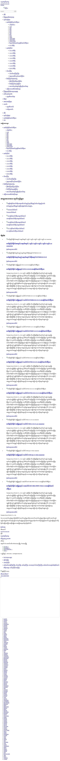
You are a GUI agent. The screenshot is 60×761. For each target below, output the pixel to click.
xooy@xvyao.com (5, 531)
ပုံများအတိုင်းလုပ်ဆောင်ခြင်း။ (16, 76)
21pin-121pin (12, 41)
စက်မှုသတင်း (9, 109)
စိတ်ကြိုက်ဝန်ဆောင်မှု (11, 78)
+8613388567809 (5, 575)
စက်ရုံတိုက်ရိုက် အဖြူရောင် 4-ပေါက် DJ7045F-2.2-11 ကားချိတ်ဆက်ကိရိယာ (28, 331)
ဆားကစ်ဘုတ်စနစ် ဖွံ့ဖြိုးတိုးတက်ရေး (18, 86)
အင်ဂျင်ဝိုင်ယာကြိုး (15, 567)
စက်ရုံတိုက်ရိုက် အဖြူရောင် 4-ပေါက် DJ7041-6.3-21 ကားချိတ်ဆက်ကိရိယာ (28, 362)
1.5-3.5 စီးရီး (12, 58)
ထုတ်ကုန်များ (7, 19)
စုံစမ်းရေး (8, 249)
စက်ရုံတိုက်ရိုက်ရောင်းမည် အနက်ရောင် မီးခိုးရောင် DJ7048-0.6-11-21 (26, 257)
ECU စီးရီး (12, 45)
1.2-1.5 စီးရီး (12, 53)
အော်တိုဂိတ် (9, 48)
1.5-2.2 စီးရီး (12, 55)
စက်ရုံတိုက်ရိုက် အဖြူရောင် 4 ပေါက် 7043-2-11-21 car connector (25, 424)
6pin (10, 32)
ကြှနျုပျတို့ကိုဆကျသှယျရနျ (11, 91)
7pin (10, 33)
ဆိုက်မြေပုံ (6, 560)
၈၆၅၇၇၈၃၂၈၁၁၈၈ (5, 538)
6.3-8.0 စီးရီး (12, 65)
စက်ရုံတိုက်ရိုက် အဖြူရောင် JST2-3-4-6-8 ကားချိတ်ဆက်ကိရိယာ (25, 269)
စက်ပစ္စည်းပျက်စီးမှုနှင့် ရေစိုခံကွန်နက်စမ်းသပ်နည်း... (19, 206)
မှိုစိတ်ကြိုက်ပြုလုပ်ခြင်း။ (15, 81)
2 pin (10, 26)
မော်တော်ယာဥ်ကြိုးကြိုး (9, 565)
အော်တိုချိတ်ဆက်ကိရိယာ (12, 22)
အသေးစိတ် (14, 249)
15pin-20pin (12, 39)
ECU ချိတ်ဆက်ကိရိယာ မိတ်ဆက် (14, 231)
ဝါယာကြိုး (9, 71)
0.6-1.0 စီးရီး (12, 50)
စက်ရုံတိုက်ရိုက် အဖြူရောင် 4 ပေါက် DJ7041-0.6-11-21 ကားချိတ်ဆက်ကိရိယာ (29, 393)
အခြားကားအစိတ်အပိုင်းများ (13, 88)
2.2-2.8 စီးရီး (12, 60)
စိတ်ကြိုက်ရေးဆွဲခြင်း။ (15, 83)
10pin (10, 37)
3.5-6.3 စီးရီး (12, 63)
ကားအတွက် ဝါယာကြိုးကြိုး (36, 565)
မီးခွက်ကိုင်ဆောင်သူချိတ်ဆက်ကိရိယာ (18, 43)
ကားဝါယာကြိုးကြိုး (14, 73)
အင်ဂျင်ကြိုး (25, 565)
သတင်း (5, 104)
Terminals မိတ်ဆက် (11, 212)
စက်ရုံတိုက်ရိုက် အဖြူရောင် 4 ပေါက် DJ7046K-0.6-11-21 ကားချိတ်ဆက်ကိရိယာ (29, 300)
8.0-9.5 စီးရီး (12, 68)
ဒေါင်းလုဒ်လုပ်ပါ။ (8, 93)
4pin (10, 29)
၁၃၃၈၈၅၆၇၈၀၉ (5, 536)
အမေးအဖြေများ (8, 101)
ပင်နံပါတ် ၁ (12, 24)
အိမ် (5, 14)
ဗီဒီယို (5, 99)
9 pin (10, 35)
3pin (10, 28)
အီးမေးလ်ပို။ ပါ (4, 573)
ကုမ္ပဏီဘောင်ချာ (10, 96)
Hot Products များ (8, 557)
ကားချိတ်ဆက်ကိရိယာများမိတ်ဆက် (15, 218)
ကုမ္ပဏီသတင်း (10, 106)
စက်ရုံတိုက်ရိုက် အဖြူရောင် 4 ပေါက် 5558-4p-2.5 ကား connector (25, 455)
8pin (10, 34)
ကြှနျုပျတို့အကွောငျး (9, 17)
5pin (10, 30)
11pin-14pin (12, 38)
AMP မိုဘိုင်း (7, 562)
